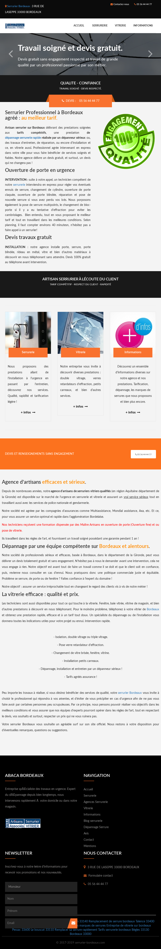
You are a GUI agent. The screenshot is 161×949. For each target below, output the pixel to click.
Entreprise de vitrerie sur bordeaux (128, 925)
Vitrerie (120, 25)
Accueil (79, 25)
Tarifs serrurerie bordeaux (114, 929)
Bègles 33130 (140, 929)
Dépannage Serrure (96, 827)
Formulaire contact (100, 875)
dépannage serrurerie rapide (23, 137)
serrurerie (19, 184)
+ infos (26, 412)
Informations (143, 25)
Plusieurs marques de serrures (86, 925)
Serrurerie (100, 25)
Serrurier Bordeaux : (19, 6)
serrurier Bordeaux (130, 692)
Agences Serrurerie (96, 802)
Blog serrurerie (93, 821)
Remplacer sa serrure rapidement (76, 929)
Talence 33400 (145, 921)
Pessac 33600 (21, 929)
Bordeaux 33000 (80, 934)
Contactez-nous (121, 4)
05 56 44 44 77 (144, 4)
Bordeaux (153, 609)
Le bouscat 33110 (42, 929)
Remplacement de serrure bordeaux (112, 921)
